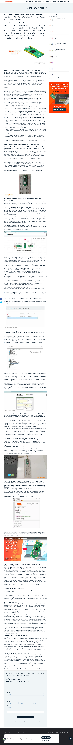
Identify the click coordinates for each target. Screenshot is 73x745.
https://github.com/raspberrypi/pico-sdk (15, 274)
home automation (30, 92)
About (5, 732)
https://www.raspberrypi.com (24, 228)
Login (57, 1)
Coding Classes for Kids (36, 573)
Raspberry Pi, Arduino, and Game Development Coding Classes (21, 581)
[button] (4, 739)
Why (27, 1)
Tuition (35, 1)
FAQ (68, 732)
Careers (11, 732)
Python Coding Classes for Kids (36, 577)
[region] (31, 738)
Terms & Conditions (60, 732)
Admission (30, 1)
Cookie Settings (45, 740)
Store (54, 1)
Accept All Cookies (46, 737)
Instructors (40, 1)
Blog (44, 1)
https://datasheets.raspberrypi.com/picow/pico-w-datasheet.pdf (21, 144)
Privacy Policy (50, 732)
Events (47, 1)
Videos (51, 1)
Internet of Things (10, 92)
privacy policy (38, 721)
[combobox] (25, 712)
